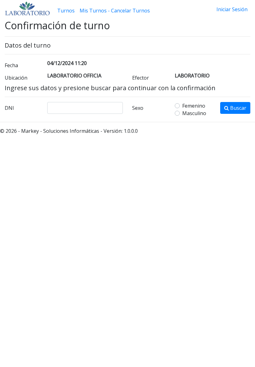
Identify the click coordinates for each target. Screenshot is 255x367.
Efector (140, 77)
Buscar (237, 108)
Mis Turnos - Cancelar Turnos (115, 10)
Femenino (193, 105)
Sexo (137, 108)
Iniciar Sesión (232, 9)
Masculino (194, 113)
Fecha (11, 65)
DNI (9, 108)
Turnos (66, 10)
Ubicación (16, 77)
